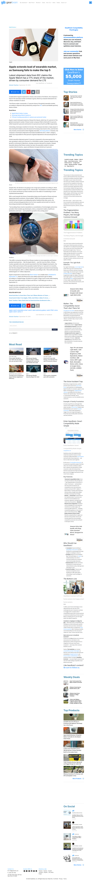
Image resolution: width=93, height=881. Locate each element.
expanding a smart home (72, 549)
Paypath (45, 872)
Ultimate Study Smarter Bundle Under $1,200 (75, 688)
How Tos (48, 2)
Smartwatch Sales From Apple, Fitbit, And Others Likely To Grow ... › (29, 298)
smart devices (80, 456)
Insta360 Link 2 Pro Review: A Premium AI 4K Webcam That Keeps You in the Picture (73, 723)
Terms (65, 878)
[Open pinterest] (29, 871)
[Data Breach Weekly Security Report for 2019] (33, 368)
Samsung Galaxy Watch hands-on (21, 115)
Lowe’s (79, 556)
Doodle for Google (69, 159)
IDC (41, 105)
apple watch (13, 310)
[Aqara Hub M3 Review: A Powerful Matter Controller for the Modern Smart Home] (66, 104)
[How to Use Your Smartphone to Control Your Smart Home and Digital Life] (66, 124)
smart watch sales (30, 310)
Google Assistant (74, 654)
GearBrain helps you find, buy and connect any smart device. (77, 816)
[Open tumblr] (34, 871)
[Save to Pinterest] (28, 92)
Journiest (41, 872)
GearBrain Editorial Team (77, 812)
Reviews (38, 2)
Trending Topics (73, 154)
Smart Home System (73, 161)
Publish (54, 329)
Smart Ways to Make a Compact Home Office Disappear (76, 837)
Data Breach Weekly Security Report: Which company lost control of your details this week (32, 360)
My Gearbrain (23, 2)
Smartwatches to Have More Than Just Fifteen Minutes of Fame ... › (29, 295)
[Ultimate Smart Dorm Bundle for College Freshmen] (66, 695)
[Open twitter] (24, 871)
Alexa (71, 278)
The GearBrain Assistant (75, 462)
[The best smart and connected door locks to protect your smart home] (66, 98)
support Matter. (78, 324)
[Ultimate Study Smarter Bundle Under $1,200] (66, 689)
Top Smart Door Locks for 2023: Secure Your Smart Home (76, 97)
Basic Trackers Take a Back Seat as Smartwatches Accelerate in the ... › (30, 300)
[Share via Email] (33, 92)
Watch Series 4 (34, 274)
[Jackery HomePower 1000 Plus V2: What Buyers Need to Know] (67, 825)
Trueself (50, 870)
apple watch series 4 (16, 311)
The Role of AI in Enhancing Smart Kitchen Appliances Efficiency (16, 377)
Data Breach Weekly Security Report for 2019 (32, 376)
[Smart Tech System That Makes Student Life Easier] (66, 682)
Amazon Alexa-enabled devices (71, 655)
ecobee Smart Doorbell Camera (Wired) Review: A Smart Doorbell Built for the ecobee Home (72, 750)
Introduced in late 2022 (69, 310)
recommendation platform (73, 37)
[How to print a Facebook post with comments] (51, 368)
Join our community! (71, 51)
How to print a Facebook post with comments (50, 376)
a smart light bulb (78, 267)
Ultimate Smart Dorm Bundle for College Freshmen (75, 695)
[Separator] (38, 92)
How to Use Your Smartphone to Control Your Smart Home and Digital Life (76, 124)
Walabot (76, 159)
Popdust (40, 870)
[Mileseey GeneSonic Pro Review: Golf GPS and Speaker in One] (74, 769)
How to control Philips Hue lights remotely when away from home (76, 117)
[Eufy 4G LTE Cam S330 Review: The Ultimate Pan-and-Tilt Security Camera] (51, 351)
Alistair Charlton (14, 85)
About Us (63, 2)
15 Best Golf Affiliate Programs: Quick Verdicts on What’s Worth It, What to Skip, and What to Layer (76, 701)
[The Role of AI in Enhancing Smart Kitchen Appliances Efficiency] (16, 368)
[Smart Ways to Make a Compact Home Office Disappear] (67, 836)
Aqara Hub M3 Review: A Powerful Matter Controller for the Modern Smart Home (76, 104)
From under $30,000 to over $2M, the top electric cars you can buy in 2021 (16, 359)
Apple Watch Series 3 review (20, 113)
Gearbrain (77, 834)
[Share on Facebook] (15, 92)
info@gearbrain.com (13, 870)
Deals (43, 2)
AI (70, 495)
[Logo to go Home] (9, 3)
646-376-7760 (12, 872)
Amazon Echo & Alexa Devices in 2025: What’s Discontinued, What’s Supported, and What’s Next (77, 111)
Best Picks (31, 2)
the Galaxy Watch (45, 131)
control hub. (74, 407)
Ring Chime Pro (70, 166)
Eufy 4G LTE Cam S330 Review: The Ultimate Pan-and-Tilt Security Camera (51, 359)
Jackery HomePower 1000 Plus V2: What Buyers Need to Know (77, 828)
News (54, 2)
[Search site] (90, 2)
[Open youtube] (31, 871)
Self (27, 356)
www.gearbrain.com (67, 450)
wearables (20, 310)
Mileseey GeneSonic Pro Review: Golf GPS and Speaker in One (73, 774)
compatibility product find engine (71, 651)
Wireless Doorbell (73, 164)
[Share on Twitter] (24, 92)
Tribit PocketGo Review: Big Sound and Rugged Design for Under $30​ (73, 763)
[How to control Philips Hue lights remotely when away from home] (66, 118)
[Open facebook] (27, 871)
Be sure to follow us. (72, 667)
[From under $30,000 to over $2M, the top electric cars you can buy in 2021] (16, 351)
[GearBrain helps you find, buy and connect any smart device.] (67, 813)
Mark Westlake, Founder (77, 824)
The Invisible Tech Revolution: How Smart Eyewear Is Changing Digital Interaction (78, 859)
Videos (58, 2)
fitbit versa (54, 310)
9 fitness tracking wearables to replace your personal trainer (29, 117)
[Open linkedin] (36, 871)
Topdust (45, 870)
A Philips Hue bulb (68, 273)
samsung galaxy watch (43, 310)
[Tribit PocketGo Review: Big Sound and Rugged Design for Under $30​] (74, 757)
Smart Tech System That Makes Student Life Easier (76, 681)
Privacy (60, 878)
